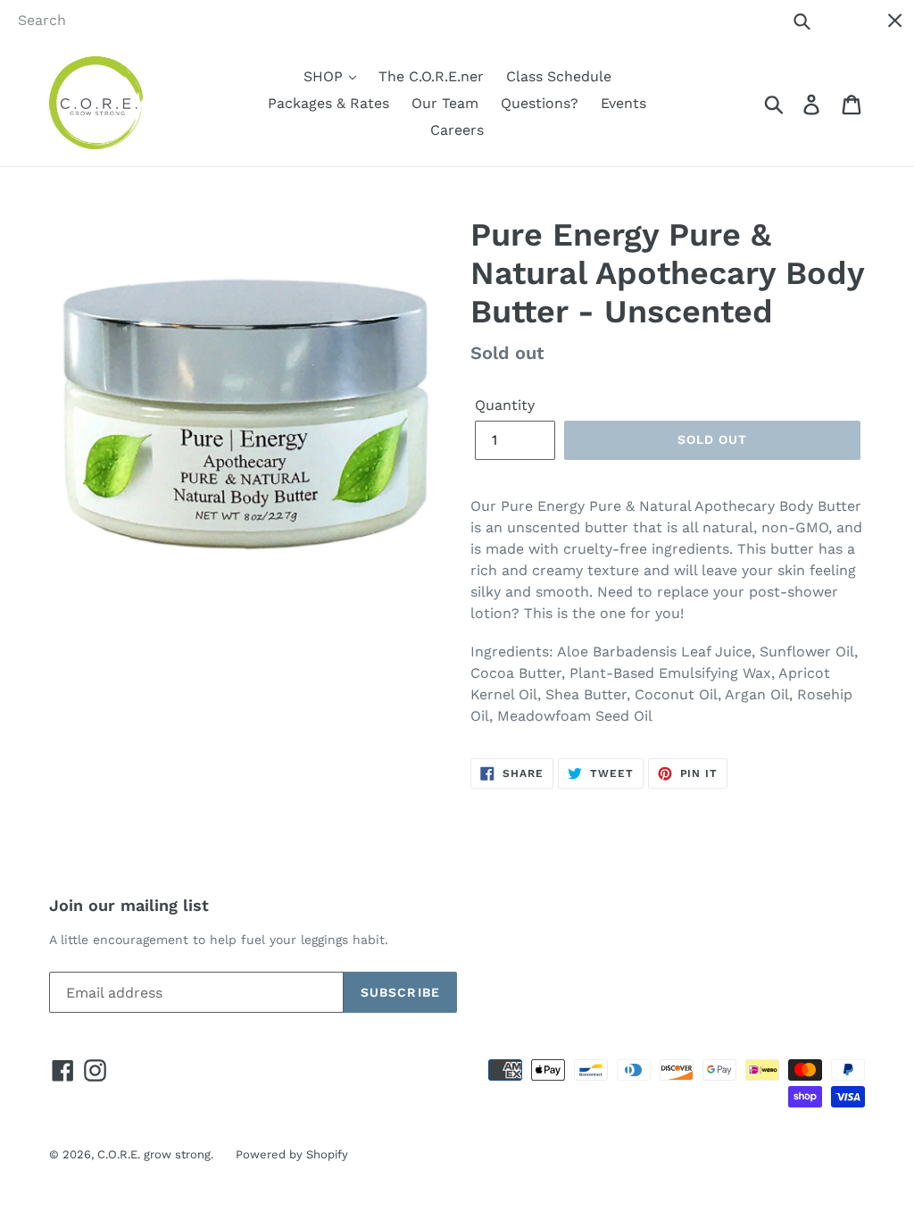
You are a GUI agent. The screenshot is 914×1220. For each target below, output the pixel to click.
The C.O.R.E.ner (431, 76)
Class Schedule (558, 76)
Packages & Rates (328, 103)
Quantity (505, 405)
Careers (457, 129)
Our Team (444, 103)
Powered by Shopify (292, 1154)
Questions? (539, 103)
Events (623, 103)
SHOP (325, 76)
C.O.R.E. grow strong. (155, 1154)
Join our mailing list (129, 905)
